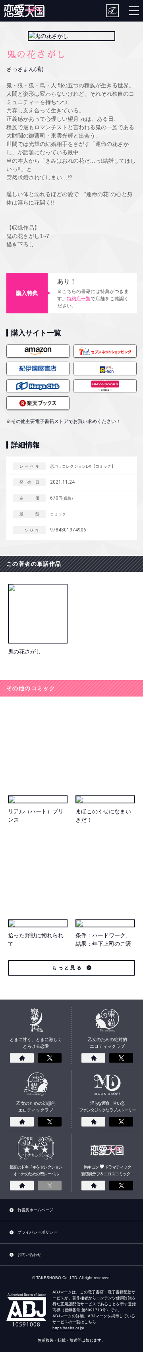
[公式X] (50, 1058)
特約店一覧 (79, 298)
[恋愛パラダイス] (24, 10)
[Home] (22, 1058)
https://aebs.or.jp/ (68, 1328)
